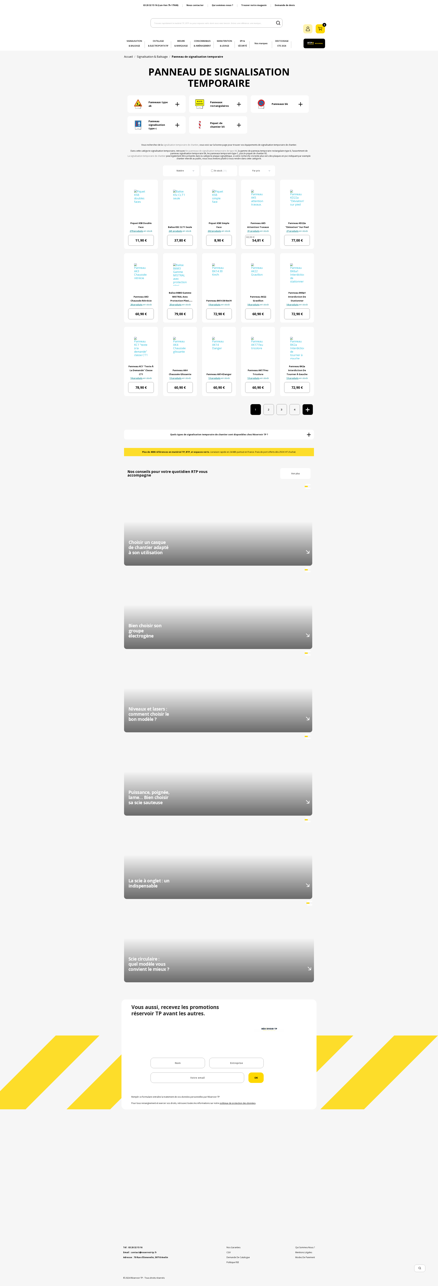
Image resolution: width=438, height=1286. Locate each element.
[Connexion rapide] (307, 28)
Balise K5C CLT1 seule (180, 227)
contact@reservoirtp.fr (144, 1252)
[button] (419, 1268)
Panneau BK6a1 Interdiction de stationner (297, 296)
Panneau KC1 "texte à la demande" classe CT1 (140, 370)
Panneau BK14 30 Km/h (219, 300)
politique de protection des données (237, 1103)
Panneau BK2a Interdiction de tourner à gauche (297, 370)
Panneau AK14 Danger (219, 374)
